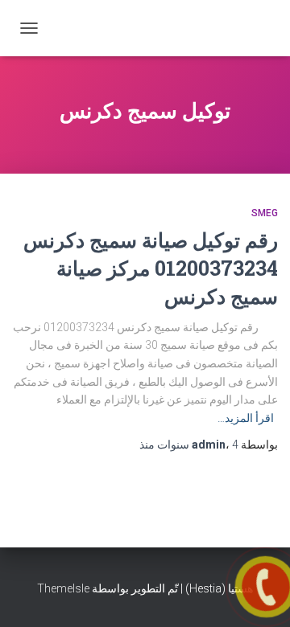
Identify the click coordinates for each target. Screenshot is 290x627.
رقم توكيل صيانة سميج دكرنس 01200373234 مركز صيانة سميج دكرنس (150, 268)
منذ (188, 444)
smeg (264, 213)
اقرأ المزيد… (246, 418)
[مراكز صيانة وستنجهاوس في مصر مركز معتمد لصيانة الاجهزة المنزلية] (191, 28)
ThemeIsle (63, 588)
